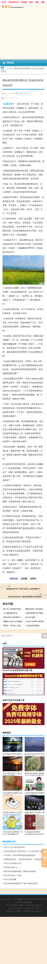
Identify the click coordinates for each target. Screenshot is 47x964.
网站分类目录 (35, 899)
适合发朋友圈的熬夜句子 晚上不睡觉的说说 (21, 883)
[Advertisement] (23, 34)
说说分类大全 (13, 2)
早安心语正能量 (10, 879)
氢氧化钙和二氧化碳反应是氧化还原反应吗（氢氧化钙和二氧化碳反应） (35, 609)
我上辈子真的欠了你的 (12, 875)
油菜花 (26, 93)
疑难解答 (29, 902)
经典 (37, 2)
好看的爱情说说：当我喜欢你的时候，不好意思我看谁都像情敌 (24, 859)
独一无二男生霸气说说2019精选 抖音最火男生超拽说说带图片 (14, 609)
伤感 (31, 2)
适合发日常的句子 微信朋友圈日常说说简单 (25, 596)
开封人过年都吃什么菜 (12, 863)
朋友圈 (24, 2)
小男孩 (23, 914)
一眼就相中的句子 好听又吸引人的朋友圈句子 (23, 588)
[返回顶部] (44, 864)
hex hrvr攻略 (30, 617)
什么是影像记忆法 (10, 613)
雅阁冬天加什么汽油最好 (13, 621)
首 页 (4, 2)
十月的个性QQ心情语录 (34, 621)
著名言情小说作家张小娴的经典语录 (14, 617)
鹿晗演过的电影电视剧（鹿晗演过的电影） (20, 871)
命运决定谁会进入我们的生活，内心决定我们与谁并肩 (24, 851)
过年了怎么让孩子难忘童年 (14, 847)
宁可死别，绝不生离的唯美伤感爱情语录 (19, 855)
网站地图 (22, 902)
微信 (43, 2)
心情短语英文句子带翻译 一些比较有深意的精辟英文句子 (35, 613)
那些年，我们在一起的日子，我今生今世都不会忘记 (14, 625)
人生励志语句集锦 (32, 625)
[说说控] (23, 7)
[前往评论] (44, 858)
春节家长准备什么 (11, 867)
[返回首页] (44, 851)
